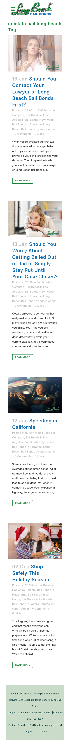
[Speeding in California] (35, 395)
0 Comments (23, 133)
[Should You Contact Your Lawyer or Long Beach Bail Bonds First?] (35, 53)
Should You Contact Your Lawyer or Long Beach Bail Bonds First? (34, 92)
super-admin (48, 129)
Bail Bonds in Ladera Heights (31, 604)
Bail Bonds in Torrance (27, 124)
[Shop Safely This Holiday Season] (35, 541)
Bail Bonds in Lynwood (39, 119)
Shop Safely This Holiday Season (30, 573)
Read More (22, 180)
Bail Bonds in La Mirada (37, 599)
